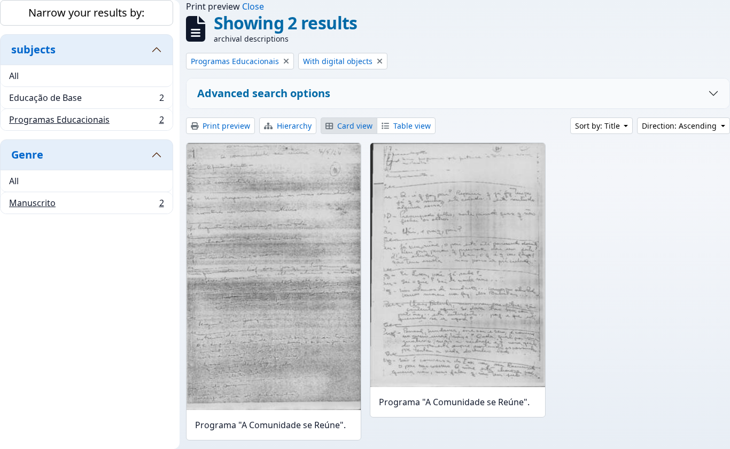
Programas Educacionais (86, 122)
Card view (353, 126)
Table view (411, 126)
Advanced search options (263, 93)
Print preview (225, 126)
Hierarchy (293, 126)
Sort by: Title (598, 126)
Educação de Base (86, 100)
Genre (27, 154)
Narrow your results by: (86, 12)
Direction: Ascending (680, 126)
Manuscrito (86, 205)
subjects (33, 49)
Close (253, 6)
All (14, 76)
